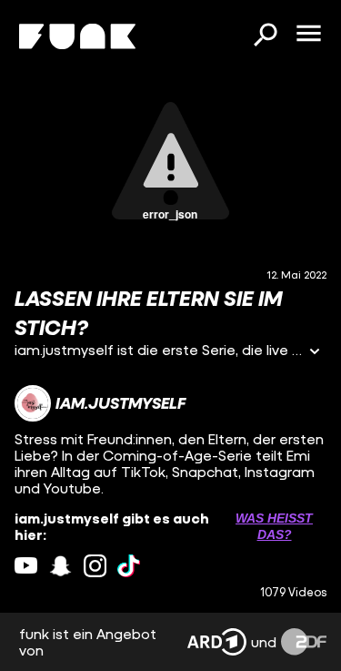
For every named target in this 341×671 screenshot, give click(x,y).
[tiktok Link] (128, 565)
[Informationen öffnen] (314, 352)
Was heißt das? (274, 526)
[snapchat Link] (60, 565)
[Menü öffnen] (308, 34)
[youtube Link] (26, 565)
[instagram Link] (95, 565)
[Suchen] (264, 36)
